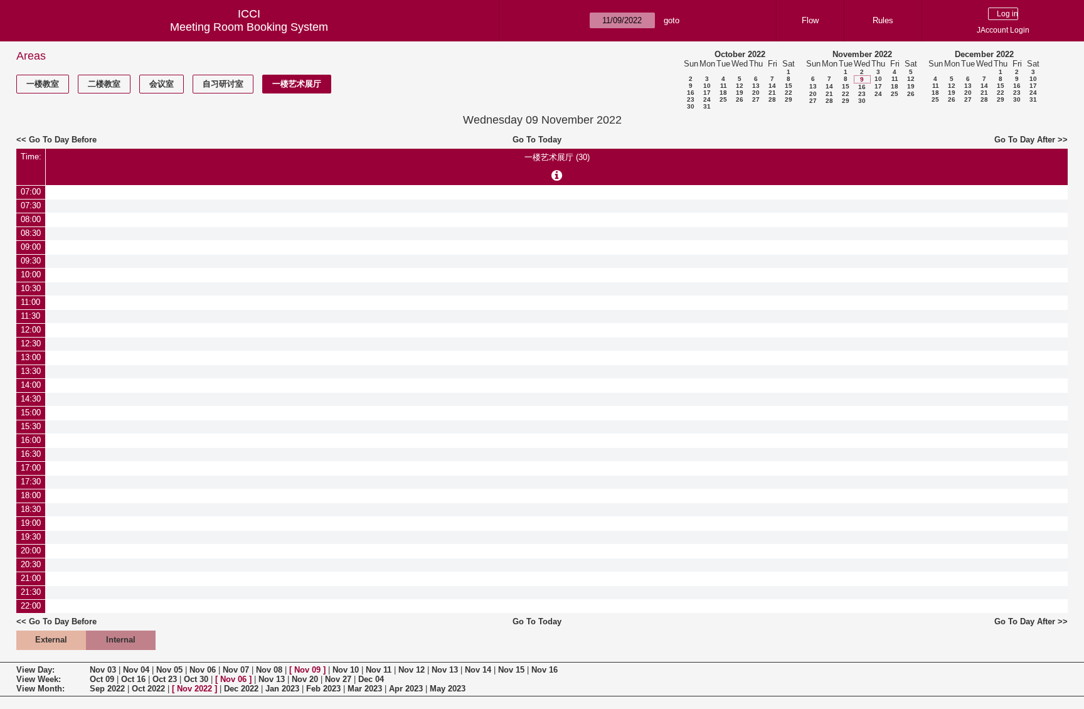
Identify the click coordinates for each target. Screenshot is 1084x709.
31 (707, 106)
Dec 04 (371, 679)
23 (690, 99)
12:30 (31, 343)
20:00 (31, 550)
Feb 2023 (323, 688)
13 (756, 85)
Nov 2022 (194, 688)
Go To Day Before (63, 139)
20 (756, 92)
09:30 (31, 260)
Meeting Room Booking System (249, 27)
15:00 (31, 412)
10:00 (31, 274)
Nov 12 (411, 669)
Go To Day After (1024, 139)
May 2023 (447, 688)
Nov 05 (169, 669)
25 (723, 99)
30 (690, 106)
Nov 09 (307, 669)
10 (707, 85)
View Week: (38, 679)
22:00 (31, 605)
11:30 (30, 316)
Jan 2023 (282, 688)
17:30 (31, 481)
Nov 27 (338, 679)
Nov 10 (345, 669)
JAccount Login (1003, 30)
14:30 (31, 398)
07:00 (31, 191)
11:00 (30, 302)
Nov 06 (202, 669)
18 (723, 92)
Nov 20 (305, 679)
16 (690, 92)
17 (707, 92)
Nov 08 (269, 669)
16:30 (31, 454)
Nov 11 (378, 669)
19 (739, 92)
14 (772, 85)
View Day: (35, 669)
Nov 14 (478, 669)
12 (739, 85)
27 (756, 99)
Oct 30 (196, 679)
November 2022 (862, 54)
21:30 (31, 592)
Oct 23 (164, 679)
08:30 (31, 233)
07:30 (31, 205)
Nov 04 (136, 669)
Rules (883, 20)
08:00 (31, 219)
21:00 (31, 578)
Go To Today (537, 139)
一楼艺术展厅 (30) (557, 157)
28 (772, 99)
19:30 (31, 536)
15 (788, 85)
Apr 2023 (406, 688)
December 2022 (984, 54)
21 (772, 92)
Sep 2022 (107, 688)
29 (788, 99)
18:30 (31, 509)
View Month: (40, 688)
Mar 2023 (365, 688)
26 (739, 99)
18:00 (31, 495)
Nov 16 (544, 669)
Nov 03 (103, 669)
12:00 (31, 329)
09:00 (31, 247)
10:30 (31, 288)
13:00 (31, 357)
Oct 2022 (148, 688)
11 (723, 85)
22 (788, 92)
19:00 (31, 523)
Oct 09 (102, 679)
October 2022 (740, 54)
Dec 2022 (241, 688)
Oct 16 (133, 679)
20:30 (31, 564)
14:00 (31, 385)
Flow (810, 20)
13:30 (31, 371)
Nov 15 (511, 669)
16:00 (31, 440)
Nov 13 (445, 669)
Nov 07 (236, 669)
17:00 (31, 467)
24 (707, 99)
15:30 (31, 426)
